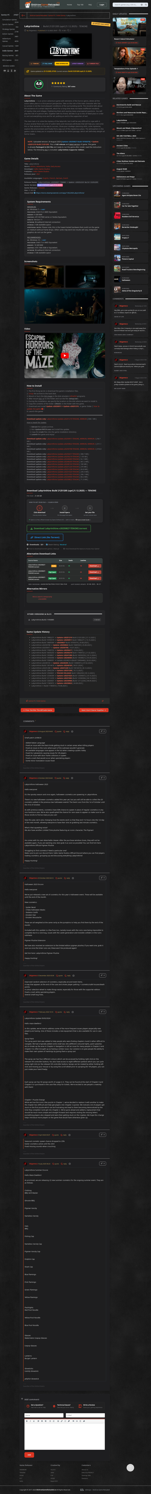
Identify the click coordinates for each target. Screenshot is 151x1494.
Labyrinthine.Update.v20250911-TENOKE (63, 439)
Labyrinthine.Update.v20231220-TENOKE (63, 467)
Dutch (65, 178)
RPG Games (10, 60)
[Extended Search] (142, 5)
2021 (38, 174)
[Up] (130, 1468)
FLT (21, 1478)
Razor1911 (54, 1481)
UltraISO (73, 396)
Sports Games (10, 25)
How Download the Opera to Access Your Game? (82, 549)
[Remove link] (65, 1421)
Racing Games (10, 55)
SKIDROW (23, 1470)
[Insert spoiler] (80, 1421)
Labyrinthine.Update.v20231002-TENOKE (63, 474)
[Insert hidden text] (84, 1421)
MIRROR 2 (92, 439)
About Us (85, 1470)
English (46, 178)
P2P (52, 1475)
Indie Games (10, 51)
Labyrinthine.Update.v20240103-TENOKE (63, 464)
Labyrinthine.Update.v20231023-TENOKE (63, 472)
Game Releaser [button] (26, 1465)
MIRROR (83, 419)
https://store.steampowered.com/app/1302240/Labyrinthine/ (60, 193)
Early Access (55, 166)
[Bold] (27, 1421)
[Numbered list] (53, 1421)
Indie (48, 166)
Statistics (85, 1478)
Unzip (31, 393)
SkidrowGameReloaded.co (46, 1490)
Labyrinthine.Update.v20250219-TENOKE (63, 456)
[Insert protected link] (69, 1421)
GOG (21, 1481)
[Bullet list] (50, 1421)
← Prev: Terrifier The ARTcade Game (37, 710)
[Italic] (30, 1421)
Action (33, 166)
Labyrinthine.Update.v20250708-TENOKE (63, 449)
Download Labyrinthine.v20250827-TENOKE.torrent (60, 528)
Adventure (40, 166)
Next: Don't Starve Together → (94, 710)
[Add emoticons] (58, 1421)
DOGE (53, 1478)
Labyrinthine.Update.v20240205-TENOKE (63, 462)
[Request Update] (102, 701)
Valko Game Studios (42, 169)
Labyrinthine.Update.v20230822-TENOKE (63, 479)
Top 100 (80, 5)
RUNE (22, 1475)
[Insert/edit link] (62, 1421)
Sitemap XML (86, 1475)
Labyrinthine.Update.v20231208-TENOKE (63, 469)
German (59, 178)
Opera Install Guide (83, 520)
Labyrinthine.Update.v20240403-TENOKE (63, 459)
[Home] (23, 15)
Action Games (10, 34)
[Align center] (42, 1421)
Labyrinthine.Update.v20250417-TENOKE (63, 454)
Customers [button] (86, 1465)
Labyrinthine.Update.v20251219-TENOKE (63, 419)
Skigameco (33, 30)
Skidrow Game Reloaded (38, 15)
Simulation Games (10, 20)
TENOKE (41, 188)
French (52, 178)
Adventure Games (10, 39)
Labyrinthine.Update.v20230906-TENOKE (63, 477)
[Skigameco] (25, 730)
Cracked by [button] (55, 1465)
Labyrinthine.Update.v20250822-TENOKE (63, 444)
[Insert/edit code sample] (77, 1421)
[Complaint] (72, 731)
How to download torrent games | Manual (44, 549)
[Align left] (38, 1421)
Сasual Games (10, 46)
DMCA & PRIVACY (88, 1473)
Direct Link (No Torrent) (46, 537)
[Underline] (34, 1421)
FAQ (90, 5)
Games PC (9, 15)
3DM (52, 1473)
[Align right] (45, 1421)
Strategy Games (10, 29)
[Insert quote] (73, 1421)
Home (69, 5)
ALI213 (53, 1470)
